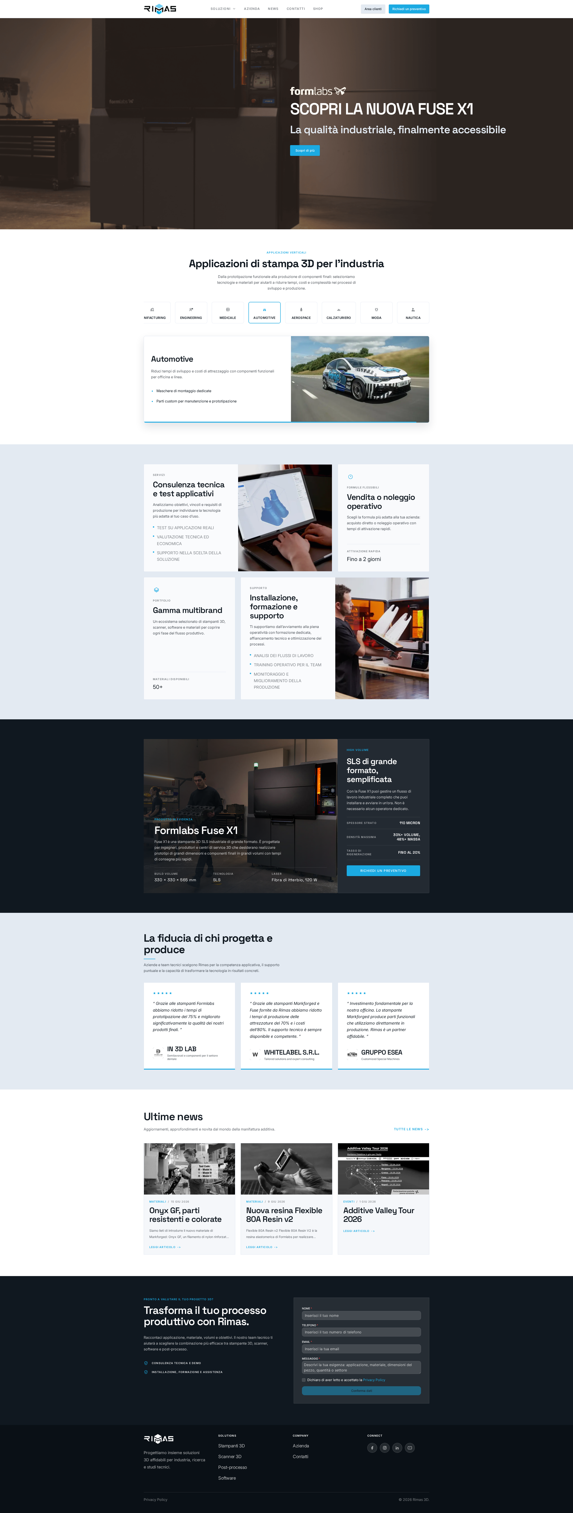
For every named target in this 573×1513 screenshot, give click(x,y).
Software (227, 1478)
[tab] (152, 312)
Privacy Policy (155, 1499)
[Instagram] (385, 1448)
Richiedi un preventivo (409, 9)
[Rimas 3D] (160, 9)
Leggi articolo (165, 1247)
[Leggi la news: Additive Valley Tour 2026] (383, 1169)
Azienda (301, 1446)
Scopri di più (304, 150)
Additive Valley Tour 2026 (378, 1215)
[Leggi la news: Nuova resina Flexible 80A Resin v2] (286, 1169)
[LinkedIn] (397, 1448)
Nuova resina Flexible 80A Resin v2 (284, 1215)
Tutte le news (411, 1129)
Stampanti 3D (231, 1446)
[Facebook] (372, 1448)
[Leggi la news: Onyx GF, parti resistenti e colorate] (189, 1169)
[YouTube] (410, 1448)
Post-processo (232, 1467)
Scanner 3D (229, 1456)
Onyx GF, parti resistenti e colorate (185, 1215)
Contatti (300, 1456)
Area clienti (373, 9)
